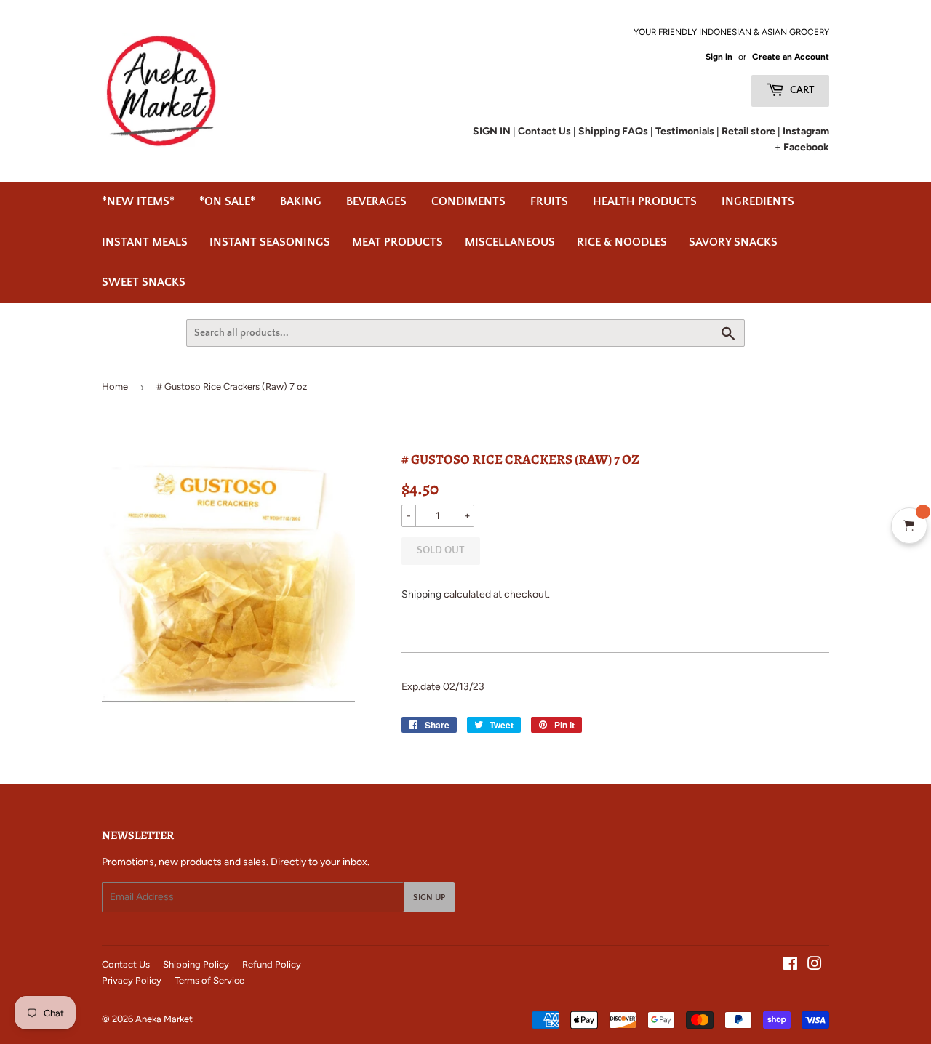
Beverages (376, 201)
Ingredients (758, 201)
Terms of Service (209, 980)
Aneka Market (164, 1018)
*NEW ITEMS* (138, 201)
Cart (801, 90)
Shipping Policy (196, 964)
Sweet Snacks (143, 282)
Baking (300, 201)
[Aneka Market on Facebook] (790, 966)
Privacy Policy (131, 980)
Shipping (421, 594)
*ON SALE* (227, 201)
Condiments (468, 201)
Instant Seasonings (269, 242)
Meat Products (397, 242)
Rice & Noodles (622, 242)
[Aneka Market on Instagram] (814, 966)
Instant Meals (145, 242)
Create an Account (790, 57)
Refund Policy (271, 964)
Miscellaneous (510, 242)
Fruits (549, 201)
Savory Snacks (733, 242)
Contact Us (126, 964)
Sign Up (429, 897)
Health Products (645, 201)
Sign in (719, 57)
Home (115, 386)
